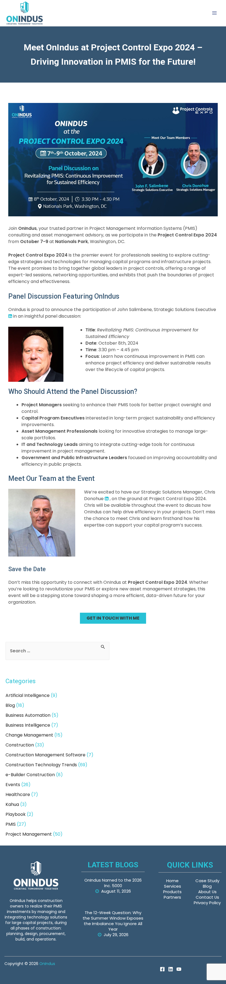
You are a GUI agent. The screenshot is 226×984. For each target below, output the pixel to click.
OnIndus (47, 963)
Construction (20, 745)
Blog (10, 705)
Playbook (16, 814)
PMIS (11, 824)
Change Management (29, 735)
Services (172, 886)
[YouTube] (178, 969)
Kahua (12, 804)
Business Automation (28, 715)
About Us (207, 892)
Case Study (207, 881)
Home (172, 881)
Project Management (29, 834)
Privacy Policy (207, 903)
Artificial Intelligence (28, 695)
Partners (172, 897)
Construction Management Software (45, 755)
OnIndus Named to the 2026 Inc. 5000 (113, 882)
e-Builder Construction (30, 775)
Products (172, 892)
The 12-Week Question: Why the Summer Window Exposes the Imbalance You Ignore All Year (113, 921)
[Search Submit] (103, 646)
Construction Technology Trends (41, 765)
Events (13, 784)
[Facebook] (162, 969)
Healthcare (18, 794)
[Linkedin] (170, 969)
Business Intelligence (28, 725)
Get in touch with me (113, 618)
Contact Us (207, 897)
